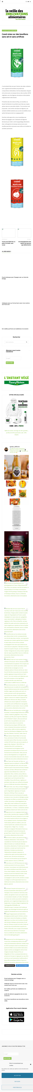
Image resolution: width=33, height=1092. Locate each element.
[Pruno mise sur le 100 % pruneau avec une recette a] (16, 874)
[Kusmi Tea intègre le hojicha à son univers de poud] (16, 543)
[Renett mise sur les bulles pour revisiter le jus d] (16, 721)
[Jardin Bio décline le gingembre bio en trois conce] (16, 467)
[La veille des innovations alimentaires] (16, 14)
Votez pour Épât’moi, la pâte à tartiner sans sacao (8, 243)
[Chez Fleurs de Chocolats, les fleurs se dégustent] (16, 772)
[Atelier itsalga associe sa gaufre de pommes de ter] (16, 569)
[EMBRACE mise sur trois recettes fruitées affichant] (16, 670)
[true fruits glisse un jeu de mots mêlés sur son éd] (16, 518)
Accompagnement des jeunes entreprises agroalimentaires (24, 243)
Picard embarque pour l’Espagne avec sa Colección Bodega (15, 277)
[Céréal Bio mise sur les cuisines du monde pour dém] (16, 645)
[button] (30, 1064)
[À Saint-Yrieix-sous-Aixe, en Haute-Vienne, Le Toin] (16, 798)
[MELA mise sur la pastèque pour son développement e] (16, 594)
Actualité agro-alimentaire (9, 30)
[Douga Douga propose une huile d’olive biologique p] (16, 925)
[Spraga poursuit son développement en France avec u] (16, 950)
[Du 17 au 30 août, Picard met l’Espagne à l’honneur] (16, 492)
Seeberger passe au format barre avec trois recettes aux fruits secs (16, 303)
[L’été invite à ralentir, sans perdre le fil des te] (16, 849)
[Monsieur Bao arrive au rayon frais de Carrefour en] (16, 620)
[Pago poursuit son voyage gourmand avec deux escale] (16, 823)
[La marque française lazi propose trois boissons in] (16, 899)
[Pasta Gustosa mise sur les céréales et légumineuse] (16, 696)
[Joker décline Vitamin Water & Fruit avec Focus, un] (16, 747)
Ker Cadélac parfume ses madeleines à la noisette (15, 329)
